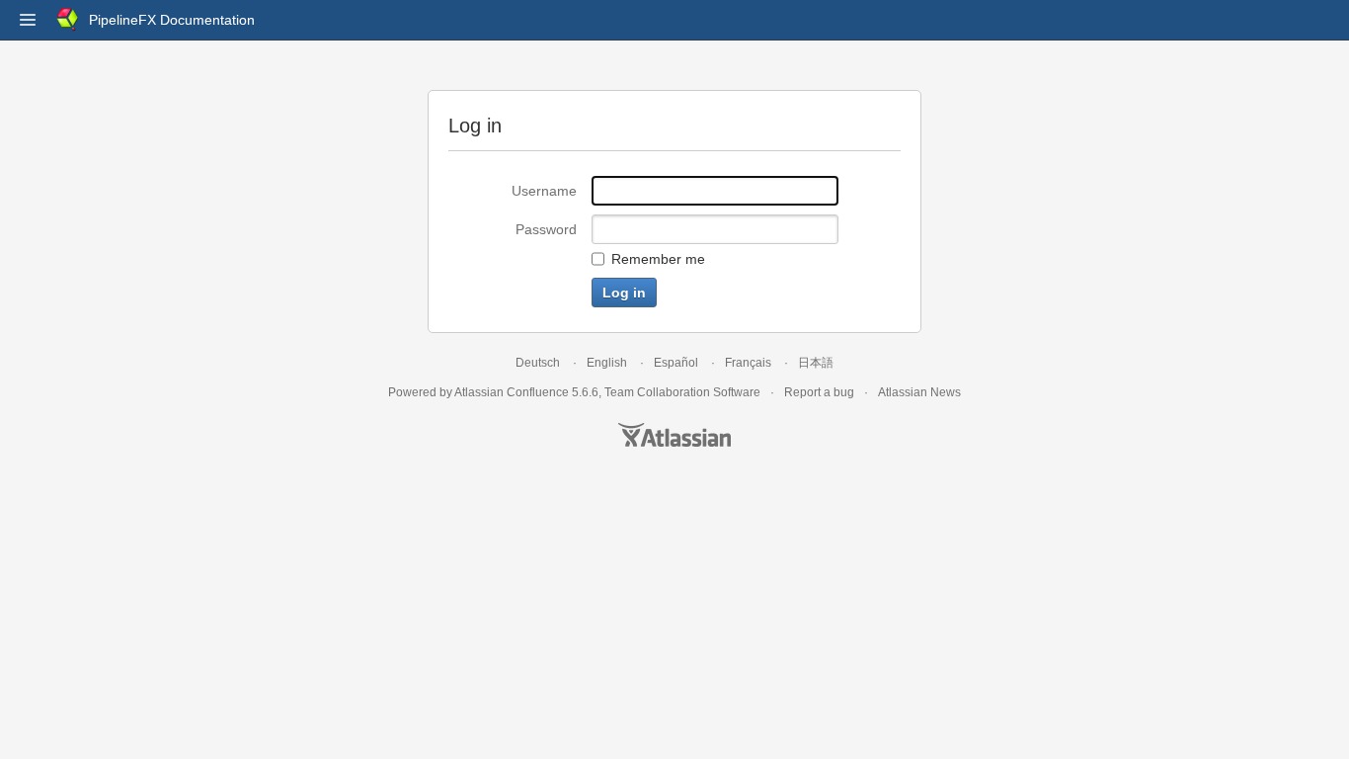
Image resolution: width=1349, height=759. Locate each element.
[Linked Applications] (27, 20)
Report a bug (819, 392)
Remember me (658, 259)
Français (748, 363)
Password (546, 229)
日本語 (815, 363)
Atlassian (674, 435)
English (607, 363)
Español (676, 363)
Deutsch (538, 363)
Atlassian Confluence (511, 392)
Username (544, 191)
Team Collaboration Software (682, 392)
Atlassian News (919, 392)
